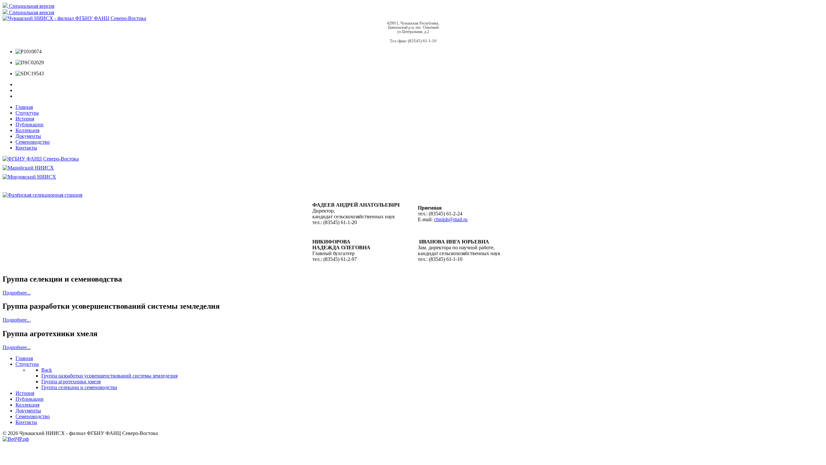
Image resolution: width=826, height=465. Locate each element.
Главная (24, 107)
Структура (27, 113)
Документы (28, 136)
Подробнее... (17, 292)
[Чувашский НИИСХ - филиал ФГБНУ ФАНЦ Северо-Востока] (74, 18)
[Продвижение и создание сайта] (16, 439)
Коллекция (27, 130)
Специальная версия (31, 6)
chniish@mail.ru (451, 219)
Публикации (29, 124)
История (24, 118)
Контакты (26, 147)
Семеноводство (32, 142)
